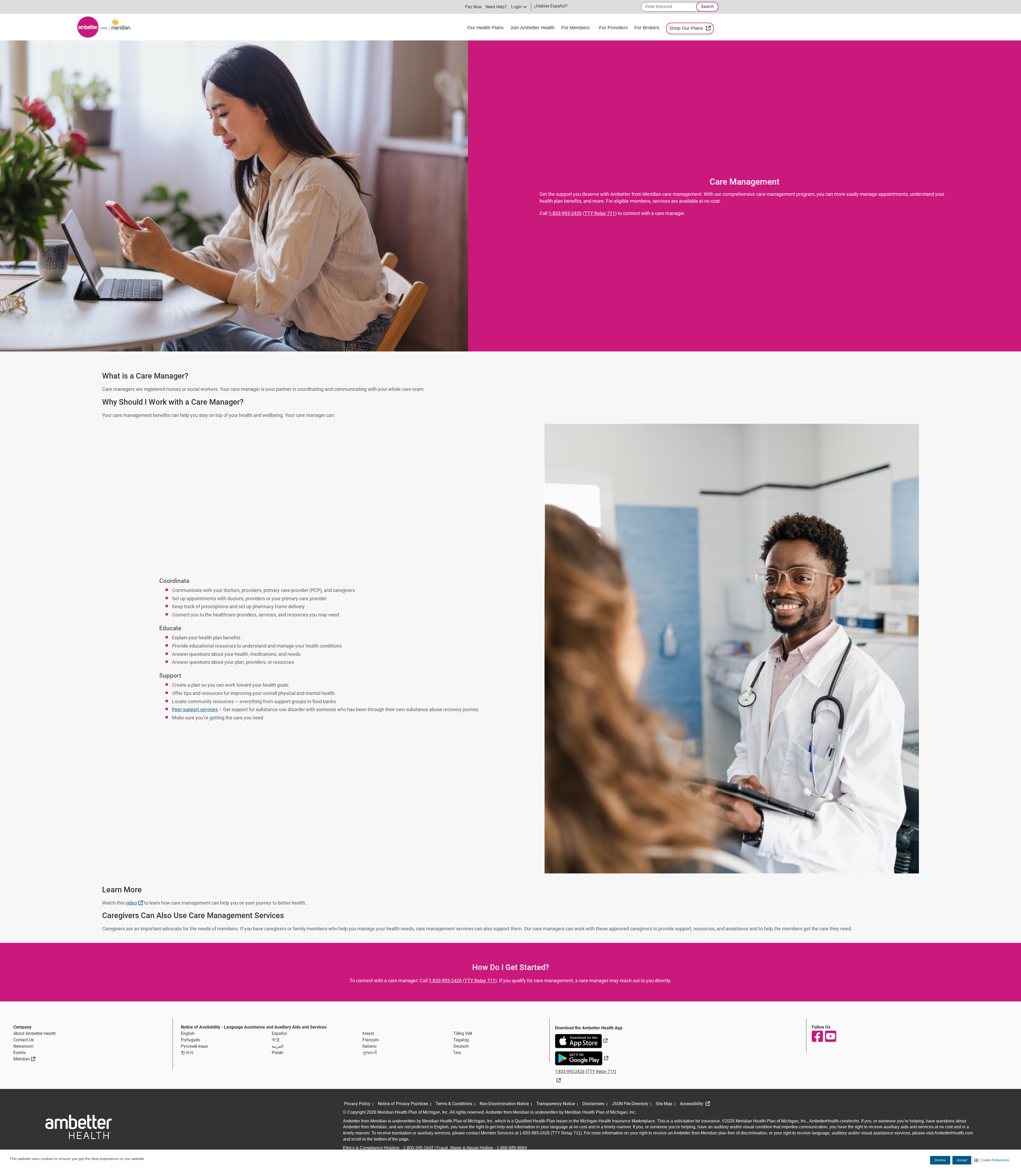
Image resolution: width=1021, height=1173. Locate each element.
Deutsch (461, 1046)
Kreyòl (368, 1033)
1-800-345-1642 (418, 1148)
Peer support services (195, 709)
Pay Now (473, 6)
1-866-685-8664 (512, 1148)
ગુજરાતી (369, 1052)
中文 (276, 1039)
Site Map (664, 1103)
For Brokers (647, 27)
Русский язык (194, 1046)
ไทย (457, 1052)
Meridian (24, 1059)
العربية (277, 1046)
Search (707, 6)
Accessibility (692, 1103)
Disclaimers (593, 1103)
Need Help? (496, 6)
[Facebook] (817, 1036)
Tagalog (461, 1039)
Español (279, 1033)
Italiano (369, 1046)
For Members (576, 27)
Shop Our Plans (691, 28)
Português (190, 1039)
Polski (277, 1052)
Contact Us (23, 1039)
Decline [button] (940, 1160)
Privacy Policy (357, 1103)
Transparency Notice (555, 1103)
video (134, 903)
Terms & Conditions (454, 1103)
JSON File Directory (630, 1103)
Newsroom (23, 1046)
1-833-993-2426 (565, 213)
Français (370, 1039)
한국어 (187, 1052)
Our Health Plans (486, 27)
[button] (991, 1160)
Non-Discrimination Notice (504, 1103)
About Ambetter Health (34, 1033)
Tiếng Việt (462, 1033)
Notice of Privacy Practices (403, 1103)
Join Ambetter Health (533, 27)
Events (19, 1052)
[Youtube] (830, 1036)
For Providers (614, 27)
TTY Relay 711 (599, 213)
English (188, 1033)
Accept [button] (962, 1160)
